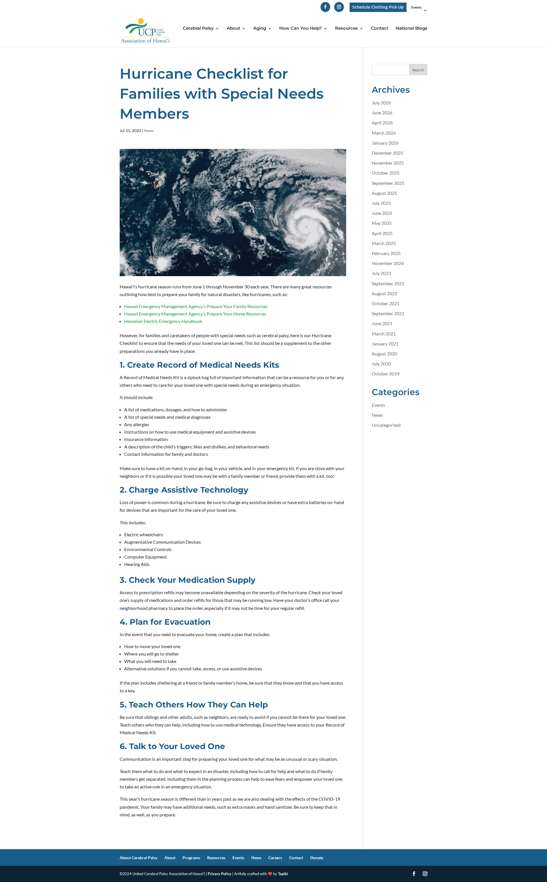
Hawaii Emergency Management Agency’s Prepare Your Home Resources (195, 313)
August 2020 (384, 353)
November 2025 (388, 162)
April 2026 (382, 122)
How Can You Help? (300, 28)
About (233, 28)
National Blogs (411, 28)
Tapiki (283, 873)
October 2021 (385, 303)
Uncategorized (386, 425)
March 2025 (384, 243)
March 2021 (384, 333)
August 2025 (384, 193)
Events (416, 7)
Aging (259, 28)
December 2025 (387, 152)
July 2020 (381, 363)
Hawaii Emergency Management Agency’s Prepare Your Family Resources (196, 306)
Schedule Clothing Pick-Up (378, 7)
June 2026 (382, 112)
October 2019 (385, 373)
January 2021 (385, 343)
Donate (316, 857)
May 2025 (382, 223)
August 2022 (384, 293)
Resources (346, 28)
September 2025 (388, 183)
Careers (275, 857)
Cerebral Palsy (198, 28)
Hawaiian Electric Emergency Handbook (163, 321)
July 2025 (381, 203)
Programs (191, 857)
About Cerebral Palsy (138, 857)
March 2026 (384, 132)
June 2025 (382, 213)
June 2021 (382, 323)
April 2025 (382, 233)
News (149, 130)
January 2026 (385, 142)
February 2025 (386, 253)
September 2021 (388, 313)
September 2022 (388, 283)
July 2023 (381, 273)
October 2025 (385, 172)
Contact (379, 28)
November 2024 (388, 263)
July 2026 (381, 102)
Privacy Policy (219, 873)
